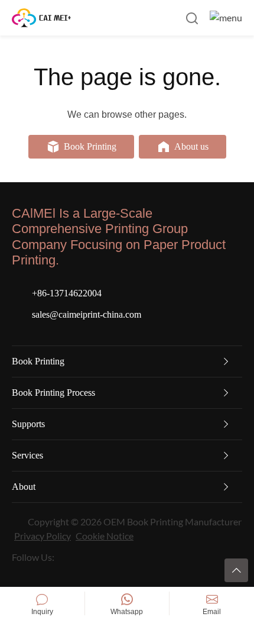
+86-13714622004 (67, 293)
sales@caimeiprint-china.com (86, 314)
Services (27, 455)
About (23, 487)
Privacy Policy (42, 535)
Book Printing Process (53, 393)
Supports (28, 424)
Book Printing (38, 361)
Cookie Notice (104, 535)
